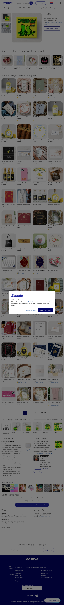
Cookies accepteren (45, 310)
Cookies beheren (31, 310)
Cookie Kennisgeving (33, 302)
